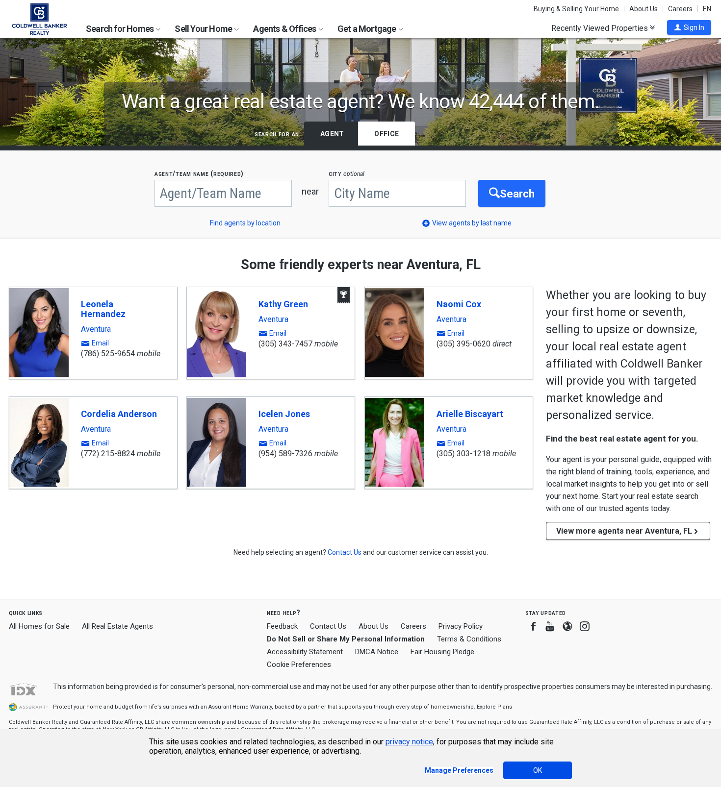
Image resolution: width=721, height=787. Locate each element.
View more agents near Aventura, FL (624, 531)
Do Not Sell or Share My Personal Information (346, 639)
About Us (643, 8)
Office (386, 134)
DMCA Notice (376, 651)
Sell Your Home (204, 29)
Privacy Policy (460, 626)
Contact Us (328, 626)
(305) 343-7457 (285, 343)
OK (537, 770)
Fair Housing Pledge (442, 651)
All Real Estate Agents (117, 626)
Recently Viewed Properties (600, 28)
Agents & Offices (285, 29)
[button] (689, 27)
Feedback (282, 626)
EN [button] (707, 9)
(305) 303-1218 (463, 453)
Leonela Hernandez (103, 309)
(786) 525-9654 (108, 353)
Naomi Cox (459, 304)
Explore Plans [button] (494, 707)
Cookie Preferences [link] (299, 664)
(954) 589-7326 (285, 453)
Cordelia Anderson (119, 414)
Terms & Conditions (469, 639)
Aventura (96, 329)
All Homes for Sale (39, 626)
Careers (680, 8)
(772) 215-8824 (108, 453)
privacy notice (409, 741)
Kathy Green (283, 304)
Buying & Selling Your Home (576, 8)
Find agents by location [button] (245, 223)
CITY (346, 173)
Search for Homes (120, 29)
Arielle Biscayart (470, 414)
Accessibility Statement (305, 651)
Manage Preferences (459, 770)
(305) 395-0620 (463, 343)
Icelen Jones (284, 414)
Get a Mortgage (367, 29)
